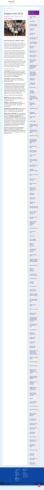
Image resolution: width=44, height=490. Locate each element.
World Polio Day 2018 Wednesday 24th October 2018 (33, 141)
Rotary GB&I (25, 474)
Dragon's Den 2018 (34, 135)
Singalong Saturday (32, 282)
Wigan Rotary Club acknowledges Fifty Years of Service (34, 67)
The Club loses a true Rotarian (33, 419)
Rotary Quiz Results (32, 29)
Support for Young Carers (34, 358)
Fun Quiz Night (33, 329)
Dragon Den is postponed (33, 338)
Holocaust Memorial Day (33, 333)
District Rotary (25, 475)
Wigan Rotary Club (34, 409)
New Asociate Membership (33, 347)
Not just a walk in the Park (33, 218)
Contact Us (18, 478)
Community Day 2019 (33, 255)
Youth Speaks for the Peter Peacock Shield (34, 125)
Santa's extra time (34, 309)
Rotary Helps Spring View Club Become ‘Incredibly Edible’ (34, 98)
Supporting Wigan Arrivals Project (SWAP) (33, 377)
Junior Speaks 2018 (33, 155)
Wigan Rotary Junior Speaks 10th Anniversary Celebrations (33, 73)
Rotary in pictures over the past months (33, 212)
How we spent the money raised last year (33, 160)
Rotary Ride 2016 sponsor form (33, 440)
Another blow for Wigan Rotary (33, 424)
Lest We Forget (33, 286)
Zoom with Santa (33, 406)
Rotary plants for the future (33, 179)
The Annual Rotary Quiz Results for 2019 (34, 325)
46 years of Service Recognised (32, 244)
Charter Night (33, 121)
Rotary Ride (32, 236)
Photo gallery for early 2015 (33, 459)
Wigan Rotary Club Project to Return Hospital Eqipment (34, 260)
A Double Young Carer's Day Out (33, 275)
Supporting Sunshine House (33, 113)
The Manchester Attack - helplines (33, 43)
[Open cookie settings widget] (2, 483)
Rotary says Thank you (34, 175)
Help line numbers (33, 361)
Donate (31, 398)
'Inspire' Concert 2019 (33, 184)
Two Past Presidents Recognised (32, 92)
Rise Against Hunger (32, 47)
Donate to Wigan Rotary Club (33, 402)
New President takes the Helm (33, 240)
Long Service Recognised (32, 79)
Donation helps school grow (33, 314)
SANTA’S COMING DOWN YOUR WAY (33, 294)
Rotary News (25, 477)
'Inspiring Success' (34, 108)
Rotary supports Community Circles (33, 61)
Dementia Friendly (33, 450)
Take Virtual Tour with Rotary (33, 428)
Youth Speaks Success (33, 34)
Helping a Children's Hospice (34, 170)
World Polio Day (33, 278)
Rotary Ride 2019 (33, 265)
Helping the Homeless (32, 194)
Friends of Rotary (33, 228)
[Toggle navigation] (42, 3)
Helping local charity (32, 203)
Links (17, 477)
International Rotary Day (32, 433)
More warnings (33, 436)
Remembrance (33, 87)
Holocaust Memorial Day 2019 (33, 104)
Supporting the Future (33, 305)
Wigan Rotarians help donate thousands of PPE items (33, 371)
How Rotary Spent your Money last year (33, 300)
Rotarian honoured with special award (34, 207)
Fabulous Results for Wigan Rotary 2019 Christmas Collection (33, 319)
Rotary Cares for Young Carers (33, 51)
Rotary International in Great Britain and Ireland (25, 483)
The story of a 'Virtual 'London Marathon (33, 394)
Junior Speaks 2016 (33, 17)
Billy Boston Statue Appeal (33, 463)
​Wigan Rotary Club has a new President (34, 383)
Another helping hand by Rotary (33, 151)
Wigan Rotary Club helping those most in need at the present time (34, 352)
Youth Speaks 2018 (33, 117)
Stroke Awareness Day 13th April (34, 38)
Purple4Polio (32, 21)
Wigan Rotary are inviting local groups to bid (33, 388)
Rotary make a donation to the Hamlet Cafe (33, 189)
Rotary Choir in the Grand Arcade (34, 165)
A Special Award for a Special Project (33, 250)
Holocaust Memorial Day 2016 (33, 445)
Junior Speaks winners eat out (33, 290)
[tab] (33, 17)
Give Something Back (33, 147)
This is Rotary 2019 (33, 232)
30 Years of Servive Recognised (32, 269)
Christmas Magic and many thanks (33, 25)
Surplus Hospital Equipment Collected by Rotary (33, 223)
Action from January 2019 (33, 198)
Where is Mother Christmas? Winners (33, 414)
